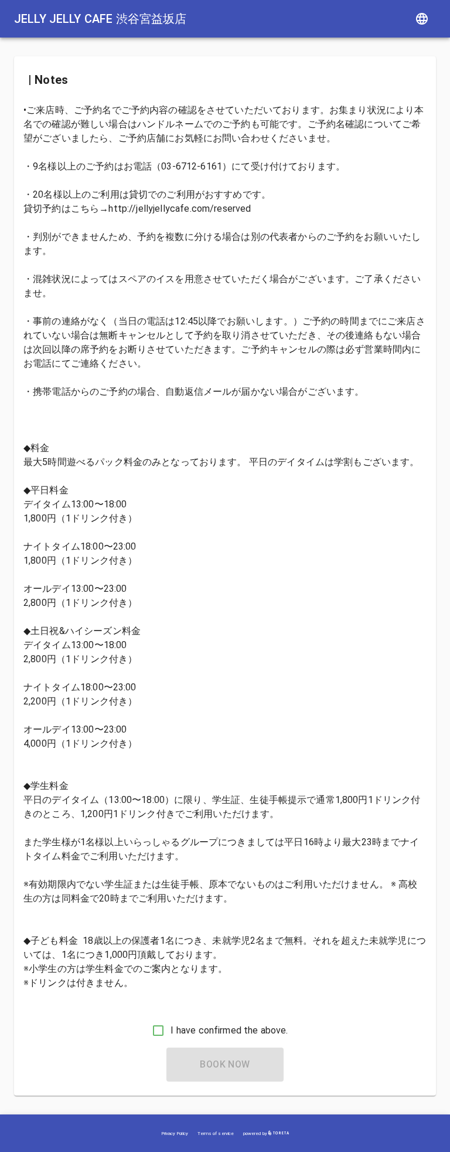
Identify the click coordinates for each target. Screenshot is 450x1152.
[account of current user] (422, 18)
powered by (255, 1133)
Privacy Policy (174, 1133)
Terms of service (215, 1133)
